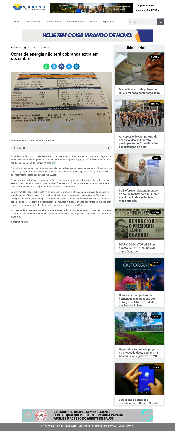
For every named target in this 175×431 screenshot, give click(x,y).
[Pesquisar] (160, 21)
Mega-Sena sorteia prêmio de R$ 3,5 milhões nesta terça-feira (139, 91)
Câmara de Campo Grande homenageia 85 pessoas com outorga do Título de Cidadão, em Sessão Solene (138, 300)
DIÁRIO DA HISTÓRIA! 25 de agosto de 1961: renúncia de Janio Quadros (137, 248)
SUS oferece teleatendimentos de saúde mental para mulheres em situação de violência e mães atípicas (139, 196)
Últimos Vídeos (53, 21)
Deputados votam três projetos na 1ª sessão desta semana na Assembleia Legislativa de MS (139, 353)
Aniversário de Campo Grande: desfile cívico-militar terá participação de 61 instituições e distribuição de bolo (138, 142)
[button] (46, 66)
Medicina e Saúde (75, 21)
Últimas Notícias (33, 21)
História (93, 21)
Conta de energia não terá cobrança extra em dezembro (55, 56)
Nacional (18, 47)
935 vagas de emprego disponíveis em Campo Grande (138, 401)
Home (17, 21)
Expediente (108, 21)
